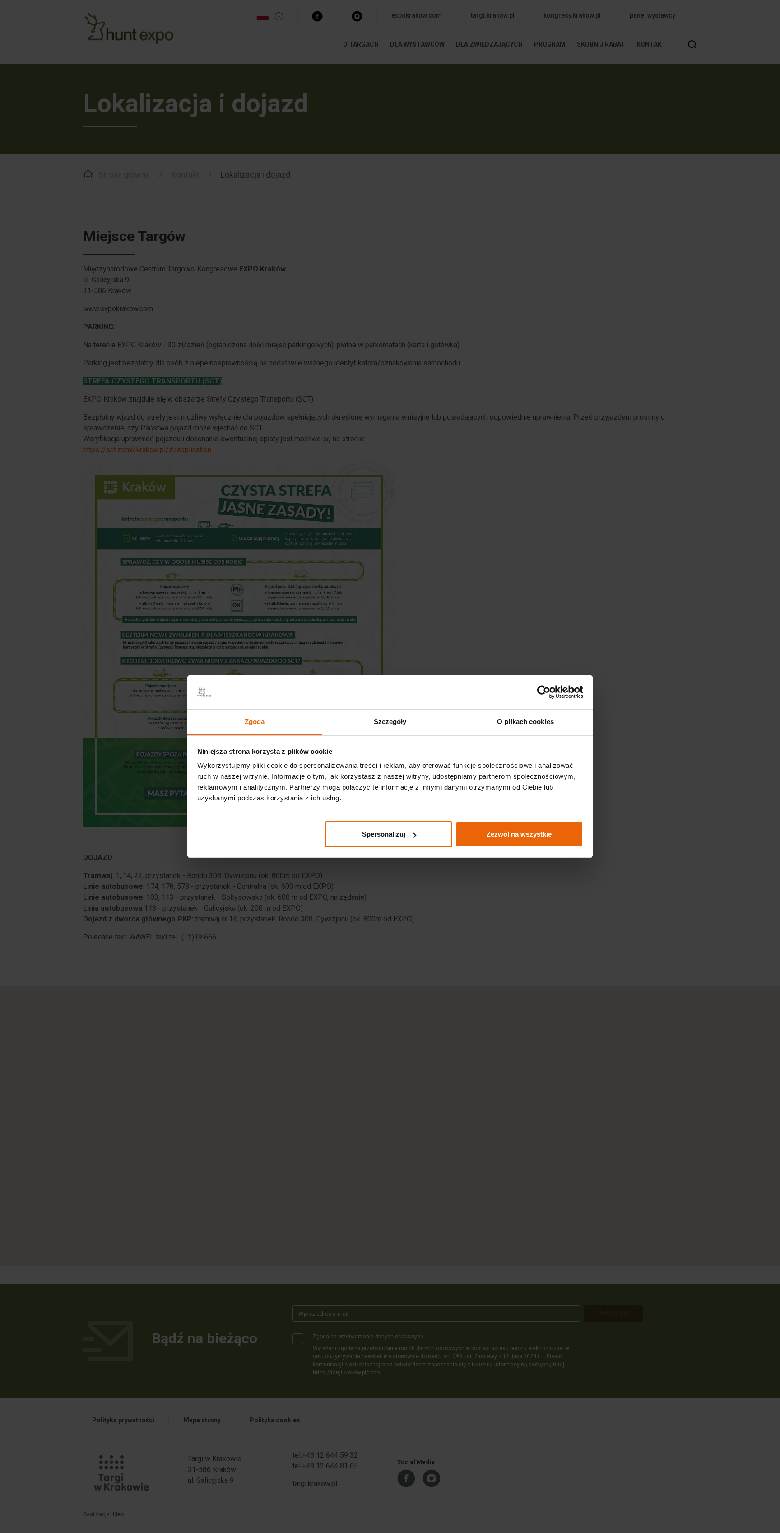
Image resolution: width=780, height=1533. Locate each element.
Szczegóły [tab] (390, 722)
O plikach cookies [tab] (525, 722)
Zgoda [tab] (255, 722)
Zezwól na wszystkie (519, 834)
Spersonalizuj (383, 834)
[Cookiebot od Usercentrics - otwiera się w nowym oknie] (543, 692)
